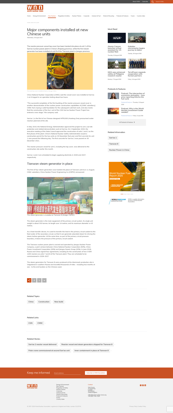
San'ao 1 (113, 138)
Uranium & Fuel (96, 16)
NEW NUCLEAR (35, 22)
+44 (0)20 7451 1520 (94, 396)
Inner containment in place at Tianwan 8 (92, 351)
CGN (30, 323)
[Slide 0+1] (122, 194)
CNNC (40, 323)
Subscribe (145, 1)
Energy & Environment (39, 16)
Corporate (86, 16)
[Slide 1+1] (125, 194)
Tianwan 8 (113, 144)
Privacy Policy (133, 406)
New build (58, 302)
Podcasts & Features (122, 16)
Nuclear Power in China (119, 150)
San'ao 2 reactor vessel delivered (42, 344)
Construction (43, 302)
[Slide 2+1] (128, 194)
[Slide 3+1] (131, 194)
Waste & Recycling (108, 16)
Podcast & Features (62, 396)
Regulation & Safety (64, 16)
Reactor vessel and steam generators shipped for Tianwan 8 (86, 344)
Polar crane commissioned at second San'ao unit (49, 351)
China (30, 302)
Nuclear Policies (76, 16)
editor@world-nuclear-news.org (97, 395)
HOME (28, 22)
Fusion (133, 16)
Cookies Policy (142, 406)
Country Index (141, 16)
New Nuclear (52, 16)
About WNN (136, 1)
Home (29, 16)
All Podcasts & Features (126, 122)
